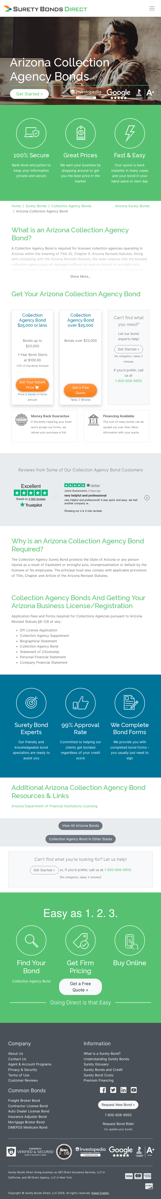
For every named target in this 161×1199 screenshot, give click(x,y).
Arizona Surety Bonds (132, 206)
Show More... (80, 276)
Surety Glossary (96, 1064)
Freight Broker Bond (24, 1100)
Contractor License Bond (28, 1106)
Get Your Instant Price (32, 385)
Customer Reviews (23, 1080)
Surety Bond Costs (98, 1075)
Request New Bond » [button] (118, 1105)
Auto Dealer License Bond (28, 1111)
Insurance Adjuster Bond (27, 1116)
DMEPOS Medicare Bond (27, 1127)
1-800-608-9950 (128, 381)
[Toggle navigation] (152, 8)
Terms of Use (18, 1075)
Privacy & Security (22, 1070)
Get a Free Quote (80, 390)
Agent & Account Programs (29, 1064)
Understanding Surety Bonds (106, 1059)
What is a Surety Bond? (102, 1053)
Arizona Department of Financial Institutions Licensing (54, 806)
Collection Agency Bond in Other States (80, 839)
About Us (15, 1053)
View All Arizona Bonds (80, 825)
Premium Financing (99, 1080)
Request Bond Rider (118, 1124)
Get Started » (29, 93)
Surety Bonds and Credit (103, 1070)
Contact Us (17, 1059)
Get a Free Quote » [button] (80, 986)
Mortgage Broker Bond (26, 1122)
